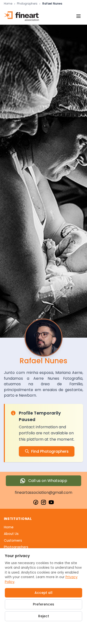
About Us (11, 533)
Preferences (43, 604)
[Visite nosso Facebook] (36, 502)
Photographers (27, 4)
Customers (13, 540)
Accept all (43, 592)
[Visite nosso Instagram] (43, 502)
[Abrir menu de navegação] (78, 16)
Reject (43, 616)
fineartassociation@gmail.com (43, 492)
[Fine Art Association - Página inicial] (21, 16)
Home (8, 4)
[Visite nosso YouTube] (51, 502)
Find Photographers (50, 451)
